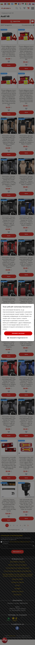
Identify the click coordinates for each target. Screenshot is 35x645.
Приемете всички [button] (18, 333)
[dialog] (17, 322)
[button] (17, 338)
